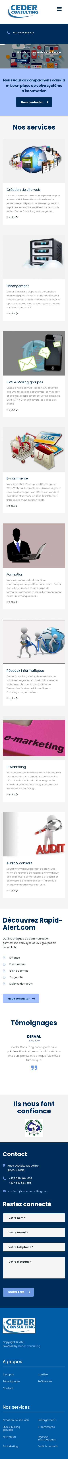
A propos (8, 1374)
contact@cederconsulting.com (28, 1191)
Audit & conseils (19, 863)
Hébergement (18, 286)
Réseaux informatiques (25, 670)
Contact (8, 1388)
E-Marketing (16, 767)
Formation (15, 574)
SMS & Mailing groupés (25, 382)
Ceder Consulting (29, 1346)
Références (45, 1381)
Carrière (43, 1374)
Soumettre (16, 1292)
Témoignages (11, 1381)
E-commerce (17, 478)
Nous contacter (21, 60)
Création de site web (23, 189)
